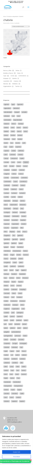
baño (12, 127)
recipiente (7, 343)
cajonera (18, 147)
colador (14, 170)
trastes (6, 389)
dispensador (13, 204)
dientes (22, 201)
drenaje (16, 208)
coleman (21, 170)
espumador (15, 224)
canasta (20, 154)
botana (20, 135)
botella (20, 139)
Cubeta (6, 189)
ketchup (6, 274)
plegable (6, 332)
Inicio (4, 16)
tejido (5, 378)
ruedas (6, 355)
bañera (6, 127)
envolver (6, 220)
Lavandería (6, 81)
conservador (15, 177)
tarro (5, 374)
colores (21, 174)
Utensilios (14, 393)
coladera (6, 170)
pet (5, 324)
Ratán (25, 336)
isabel (14, 262)
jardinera (12, 266)
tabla (17, 366)
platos (25, 328)
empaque (6, 216)
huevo (6, 258)
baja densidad (17, 120)
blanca (19, 131)
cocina (25, 166)
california (20, 150)
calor (5, 154)
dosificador (7, 208)
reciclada (13, 339)
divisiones (22, 204)
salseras (6, 359)
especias (6, 224)
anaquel (17, 112)
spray (11, 366)
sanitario (22, 359)
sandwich (14, 359)
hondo (18, 255)
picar (10, 324)
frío (14, 235)
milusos (6, 297)
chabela (26, 162)
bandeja (21, 124)
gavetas (6, 243)
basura (25, 127)
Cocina (13, 76)
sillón (5, 366)
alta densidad (8, 112)
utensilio (6, 393)
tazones (24, 374)
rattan (6, 339)
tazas (17, 374)
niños (22, 305)
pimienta (17, 324)
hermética (20, 247)
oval (23, 309)
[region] (16, 449)
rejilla (5, 351)
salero (17, 355)
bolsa (25, 131)
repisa (12, 351)
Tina (18, 378)
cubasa (23, 185)
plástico (12, 328)
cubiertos (13, 189)
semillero (14, 363)
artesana (6, 116)
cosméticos (23, 181)
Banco (13, 124)
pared (5, 320)
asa (13, 116)
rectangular (23, 343)
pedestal (19, 320)
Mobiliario (15, 84)
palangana (20, 312)
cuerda (13, 197)
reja (21, 347)
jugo (17, 270)
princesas (17, 336)
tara (18, 370)
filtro (5, 231)
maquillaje (22, 289)
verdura (18, 397)
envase (24, 216)
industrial (13, 258)
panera (12, 316)
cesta (13, 162)
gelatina (14, 243)
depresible (7, 201)
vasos (11, 397)
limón (18, 278)
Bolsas (18, 70)
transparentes (18, 386)
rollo (18, 351)
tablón (23, 366)
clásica (18, 166)
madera (6, 289)
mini (13, 297)
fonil (19, 231)
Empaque (6, 78)
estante (23, 224)
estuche (6, 228)
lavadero (14, 274)
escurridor (15, 220)
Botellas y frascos (8, 73)
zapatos (22, 401)
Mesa (13, 293)
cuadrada (6, 185)
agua (13, 104)
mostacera (14, 301)
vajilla (21, 393)
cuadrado (15, 185)
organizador (15, 309)
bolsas (6, 135)
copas (15, 181)
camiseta (12, 154)
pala (13, 312)
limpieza (6, 282)
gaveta (22, 239)
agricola (6, 104)
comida (6, 177)
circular (12, 166)
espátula (23, 220)
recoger (15, 343)
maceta (19, 285)
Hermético (7, 251)
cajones (6, 150)
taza (11, 374)
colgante (6, 174)
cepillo (22, 158)
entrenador (16, 216)
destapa (15, 201)
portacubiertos (16, 332)
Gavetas (14, 78)
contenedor (7, 181)
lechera (12, 278)
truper (13, 389)
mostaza (22, 301)
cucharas (14, 193)
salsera (24, 355)
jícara (11, 270)
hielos (6, 255)
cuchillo (6, 197)
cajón (11, 147)
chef (5, 166)
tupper (19, 389)
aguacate (20, 104)
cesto (19, 162)
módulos (19, 297)
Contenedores (22, 76)
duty (22, 208)
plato (19, 328)
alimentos (16, 108)
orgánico (6, 309)
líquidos (21, 282)
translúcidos (16, 382)
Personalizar (16, 456)
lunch (12, 285)
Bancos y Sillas (7, 70)
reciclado (21, 339)
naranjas (15, 305)
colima (14, 174)
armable (24, 112)
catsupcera (14, 158)
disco (5, 204)
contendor (24, 177)
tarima (23, 370)
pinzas (24, 324)
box (12, 143)
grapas (6, 247)
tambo (6, 370)
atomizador (7, 120)
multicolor (7, 305)
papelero (19, 316)
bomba (13, 135)
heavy (12, 247)
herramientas (16, 251)
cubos (21, 189)
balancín (6, 124)
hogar (12, 255)
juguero (23, 270)
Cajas (5, 76)
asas (18, 116)
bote (13, 139)
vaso (5, 397)
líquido (13, 282)
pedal (12, 320)
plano (5, 328)
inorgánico (7, 262)
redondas (14, 347)
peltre (25, 320)
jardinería (20, 266)
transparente (7, 386)
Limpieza (16, 81)
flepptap (12, 231)
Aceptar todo (16, 452)
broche (18, 143)
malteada (14, 289)
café (24, 143)
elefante (15, 212)
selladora (6, 363)
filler (22, 228)
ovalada (6, 312)
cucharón (22, 193)
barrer (18, 127)
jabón (21, 262)
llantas (6, 285)
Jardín (5, 266)
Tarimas (17, 86)
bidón (12, 131)
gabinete (20, 235)
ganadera (6, 239)
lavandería (22, 274)
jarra (5, 270)
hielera (25, 251)
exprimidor (15, 228)
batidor (6, 131)
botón (6, 143)
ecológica (7, 212)
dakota (20, 197)
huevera (26, 255)
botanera (6, 139)
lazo (5, 278)
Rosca (24, 351)
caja (5, 147)
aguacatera (7, 108)
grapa (20, 243)
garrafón (15, 239)
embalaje (22, 212)
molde (6, 301)
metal (20, 293)
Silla (21, 363)
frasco (24, 231)
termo (12, 378)
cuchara (6, 193)
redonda (6, 347)
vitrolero (6, 401)
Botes (19, 73)
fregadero (7, 235)
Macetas (5, 84)
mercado (6, 293)
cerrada (6, 162)
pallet (5, 316)
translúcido (7, 382)
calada (13, 150)
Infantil (21, 258)
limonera (25, 278)
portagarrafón (8, 336)
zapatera (14, 401)
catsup (6, 158)
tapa (12, 370)
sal (12, 355)
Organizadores (7, 86)
